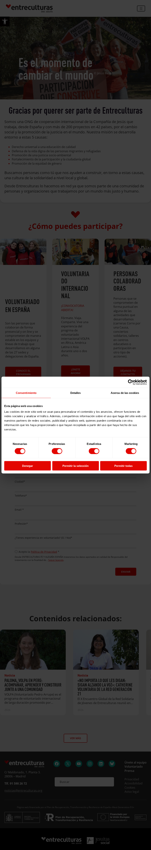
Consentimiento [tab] (26, 392)
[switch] (57, 451)
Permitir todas (123, 465)
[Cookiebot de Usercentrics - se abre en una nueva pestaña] (131, 382)
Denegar (27, 465)
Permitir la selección (75, 465)
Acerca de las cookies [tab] (125, 392)
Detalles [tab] (75, 392)
